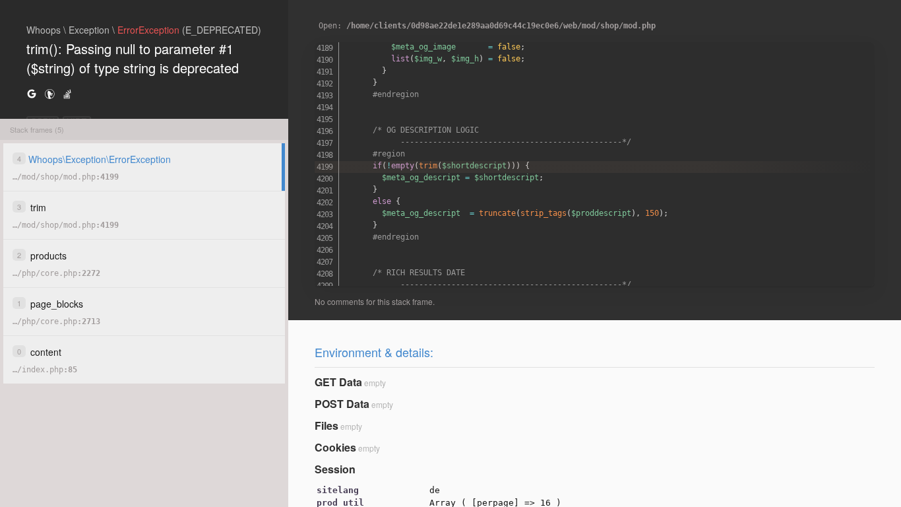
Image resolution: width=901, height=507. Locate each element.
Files (326, 425)
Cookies (335, 447)
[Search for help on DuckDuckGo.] (49, 93)
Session (335, 469)
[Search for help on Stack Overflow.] (67, 93)
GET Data (338, 381)
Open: (487, 25)
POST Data (342, 403)
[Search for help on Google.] (31, 93)
